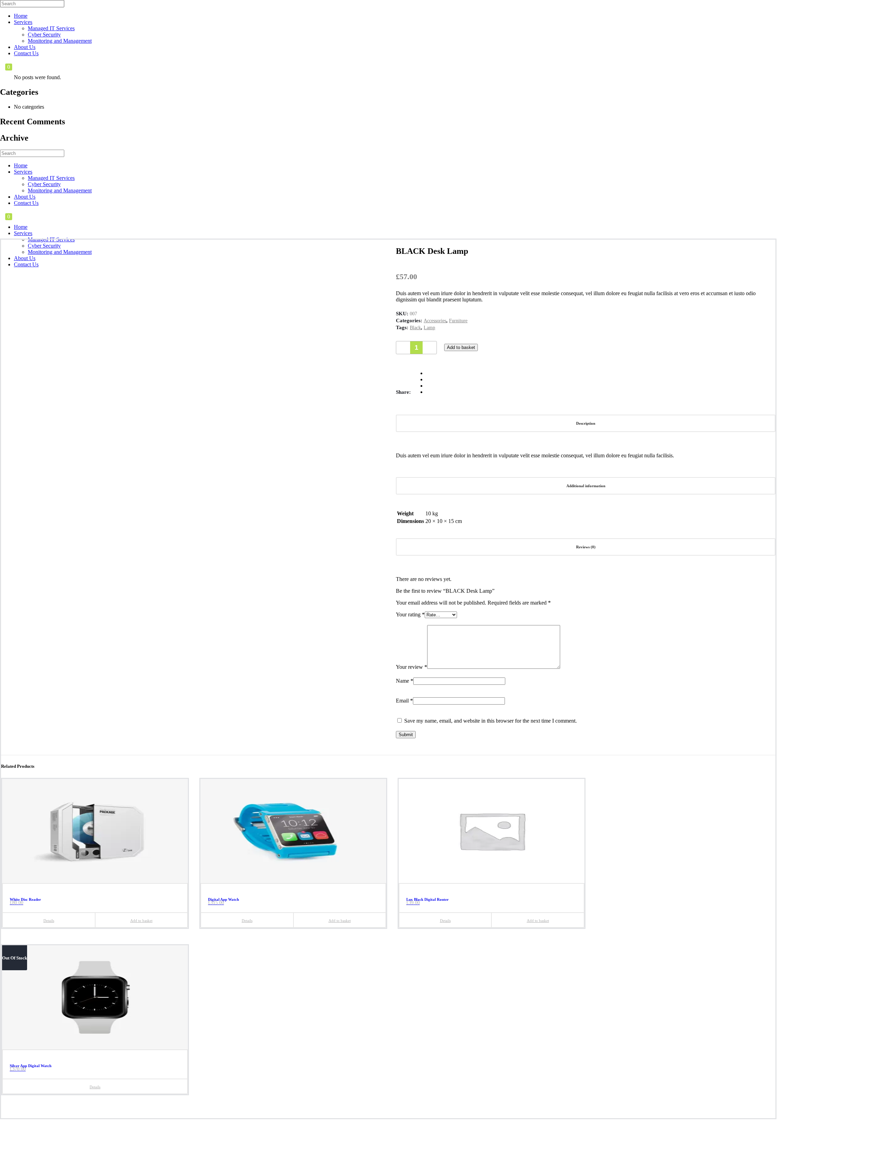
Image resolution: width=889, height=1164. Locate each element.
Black (415, 327)
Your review (411, 667)
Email (404, 701)
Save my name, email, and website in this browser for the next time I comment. (490, 721)
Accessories (435, 320)
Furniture (458, 320)
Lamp (429, 327)
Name (404, 681)
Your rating (410, 614)
